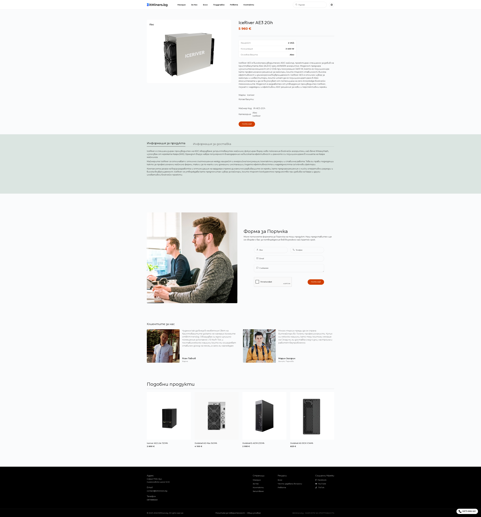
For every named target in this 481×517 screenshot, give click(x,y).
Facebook (322, 480)
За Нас (194, 5)
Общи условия (254, 513)
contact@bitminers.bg (157, 491)
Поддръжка (218, 5)
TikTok (321, 487)
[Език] (331, 4)
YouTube (322, 484)
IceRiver (257, 116)
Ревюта (234, 5)
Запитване (258, 491)
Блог (205, 5)
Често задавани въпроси (290, 484)
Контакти (249, 5)
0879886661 (152, 500)
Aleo (255, 113)
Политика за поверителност (230, 513)
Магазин (181, 5)
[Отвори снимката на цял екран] (189, 51)
